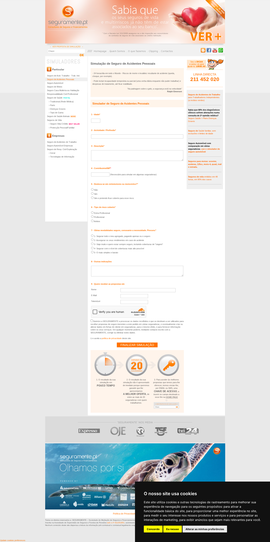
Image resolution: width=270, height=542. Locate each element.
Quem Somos (117, 51)
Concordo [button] (153, 529)
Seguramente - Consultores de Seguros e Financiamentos (68, 16)
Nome (93, 289)
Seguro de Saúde (58, 98)
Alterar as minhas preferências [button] (205, 529)
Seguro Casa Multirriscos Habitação (63, 90)
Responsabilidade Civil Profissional (62, 94)
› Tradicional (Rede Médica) (61, 101)
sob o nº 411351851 (116, 523)
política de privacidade (112, 338)
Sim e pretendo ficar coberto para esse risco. (113, 198)
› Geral (52, 153)
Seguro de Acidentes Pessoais (60, 79)
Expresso (89, 431)
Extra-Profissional (101, 213)
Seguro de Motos (54, 87)
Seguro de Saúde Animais (61, 116)
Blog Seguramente (203, 50)
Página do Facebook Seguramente (209, 50)
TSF (161, 431)
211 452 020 (204, 79)
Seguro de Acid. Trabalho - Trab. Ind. (63, 76)
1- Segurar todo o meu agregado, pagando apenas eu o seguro (121, 236)
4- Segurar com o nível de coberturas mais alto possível (118, 248)
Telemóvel (95, 301)
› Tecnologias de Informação (61, 157)
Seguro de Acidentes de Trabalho (62, 142)
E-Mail (94, 295)
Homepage (100, 51)
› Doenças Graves (57, 109)
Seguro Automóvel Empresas (60, 146)
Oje (118, 431)
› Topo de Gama (56, 112)
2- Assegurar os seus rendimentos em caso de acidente (118, 240)
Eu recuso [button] (172, 529)
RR (140, 431)
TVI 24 (188, 431)
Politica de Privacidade (124, 513)
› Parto (52, 105)
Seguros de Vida (54, 120)
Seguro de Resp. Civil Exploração (62, 149)
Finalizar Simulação (137, 345)
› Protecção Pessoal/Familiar (62, 128)
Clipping (153, 51)
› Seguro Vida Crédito (64, 124)
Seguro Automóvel (55, 83)
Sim (95, 194)
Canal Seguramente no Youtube (215, 50)
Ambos (96, 221)
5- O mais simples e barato (105, 252)
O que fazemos (137, 51)
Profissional (98, 217)
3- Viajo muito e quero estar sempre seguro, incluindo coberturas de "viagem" (128, 244)
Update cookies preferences (12, 540)
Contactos (167, 51)
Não (95, 190)
